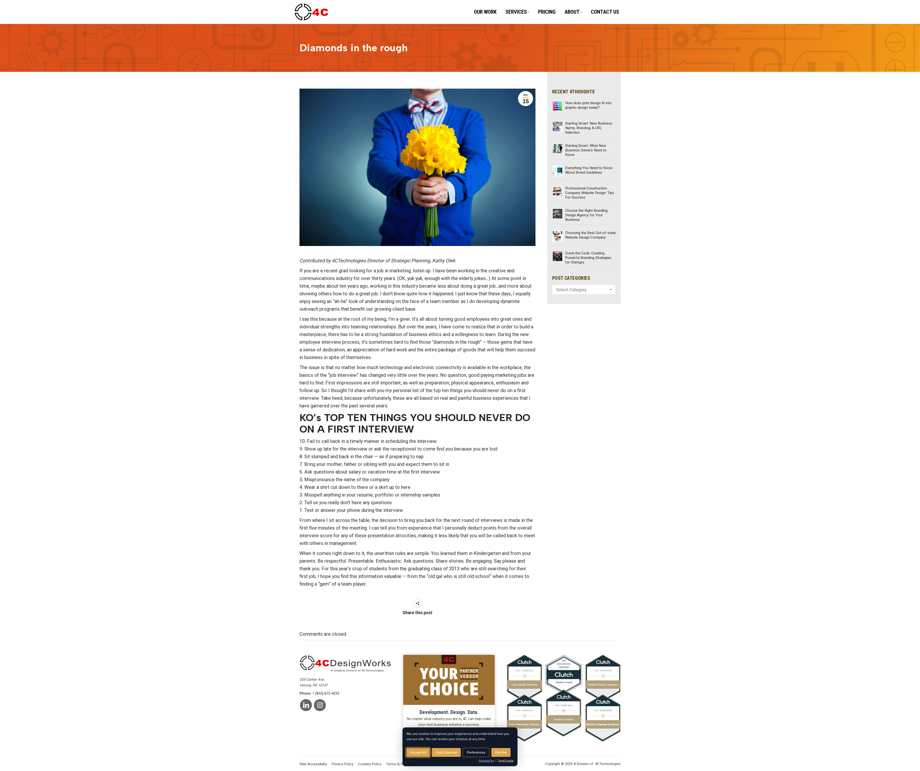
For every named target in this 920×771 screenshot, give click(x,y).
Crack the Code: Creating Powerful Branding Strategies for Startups (588, 257)
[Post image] (557, 106)
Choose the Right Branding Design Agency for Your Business (586, 215)
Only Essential (446, 752)
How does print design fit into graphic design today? (588, 105)
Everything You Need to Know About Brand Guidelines (588, 170)
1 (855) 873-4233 (325, 693)
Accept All (418, 752)
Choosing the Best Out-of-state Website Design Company (590, 235)
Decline (501, 752)
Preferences (476, 752)
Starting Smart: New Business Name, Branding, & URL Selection (588, 128)
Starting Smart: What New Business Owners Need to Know (585, 150)
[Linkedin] (306, 705)
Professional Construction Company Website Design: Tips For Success (589, 193)
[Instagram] (320, 705)
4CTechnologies (608, 764)
